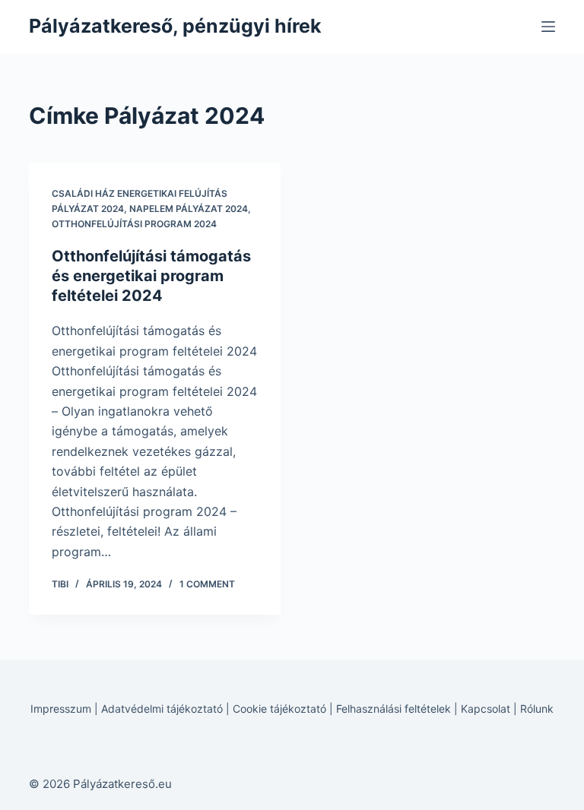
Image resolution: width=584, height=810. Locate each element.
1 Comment (207, 584)
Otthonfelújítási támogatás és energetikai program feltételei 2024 (151, 276)
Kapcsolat (485, 708)
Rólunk (537, 708)
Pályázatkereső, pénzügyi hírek (175, 25)
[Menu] (548, 26)
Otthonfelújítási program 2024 (134, 223)
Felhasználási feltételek (393, 708)
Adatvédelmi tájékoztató (162, 708)
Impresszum (60, 708)
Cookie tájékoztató (279, 708)
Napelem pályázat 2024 (188, 208)
